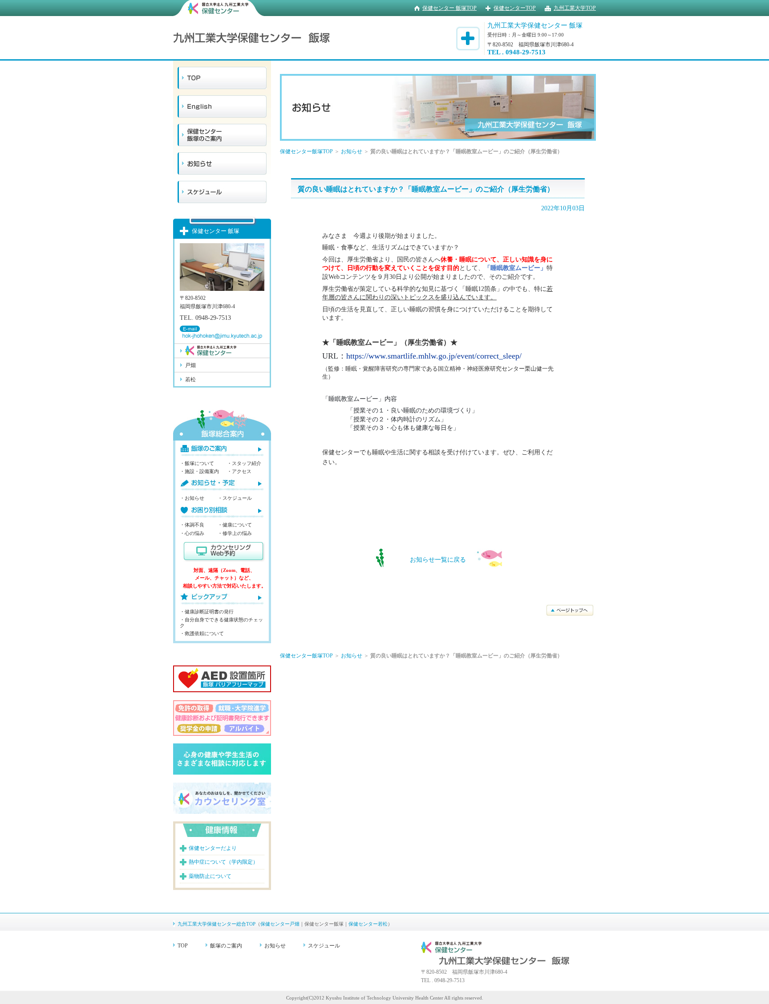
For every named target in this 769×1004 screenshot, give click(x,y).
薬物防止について (210, 876)
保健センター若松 (368, 923)
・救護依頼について (202, 633)
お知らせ (351, 151)
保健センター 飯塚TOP (449, 8)
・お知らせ (192, 498)
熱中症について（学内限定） (223, 862)
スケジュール (324, 946)
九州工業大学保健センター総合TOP (216, 923)
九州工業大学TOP (575, 8)
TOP (183, 946)
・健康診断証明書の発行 (207, 611)
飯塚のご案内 (226, 946)
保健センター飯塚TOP (306, 151)
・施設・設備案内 (199, 471)
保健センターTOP (515, 8)
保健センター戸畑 (280, 923)
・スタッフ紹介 (244, 463)
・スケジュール (235, 498)
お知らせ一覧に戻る (438, 559)
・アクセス (239, 471)
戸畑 (190, 365)
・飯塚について (197, 463)
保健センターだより (213, 848)
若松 (190, 379)
